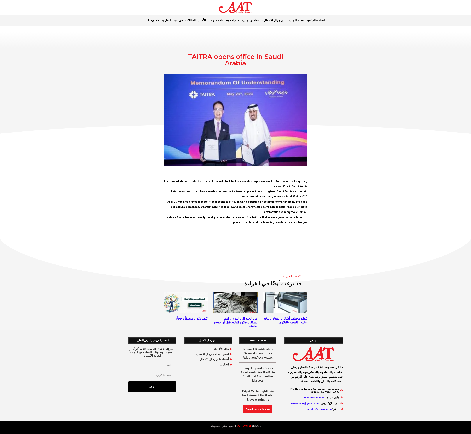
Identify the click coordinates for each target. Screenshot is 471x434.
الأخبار (202, 20)
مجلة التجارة (296, 20)
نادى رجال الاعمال (275, 20)
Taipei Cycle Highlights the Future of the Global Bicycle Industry (257, 395)
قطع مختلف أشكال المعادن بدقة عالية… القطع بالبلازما (285, 320)
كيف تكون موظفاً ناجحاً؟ (191, 318)
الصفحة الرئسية (315, 20)
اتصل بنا (166, 20)
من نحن (178, 20)
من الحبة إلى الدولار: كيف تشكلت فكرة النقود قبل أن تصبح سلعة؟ (236, 322)
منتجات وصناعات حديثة (225, 20)
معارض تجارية (250, 20)
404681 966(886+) (313, 397)
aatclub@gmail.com (319, 408)
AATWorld (244, 426)
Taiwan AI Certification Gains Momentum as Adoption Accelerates (257, 353)
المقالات (190, 20)
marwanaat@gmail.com (304, 403)
